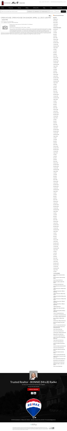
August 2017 (55, 191)
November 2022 (56, 94)
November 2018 (56, 166)
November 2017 (56, 186)
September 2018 (56, 169)
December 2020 (56, 129)
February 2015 (55, 239)
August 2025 (55, 47)
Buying (19, 7)
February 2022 (55, 109)
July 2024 (54, 67)
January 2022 (55, 111)
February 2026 (55, 39)
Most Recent (55, 29)
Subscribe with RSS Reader (59, 15)
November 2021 (56, 114)
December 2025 (56, 42)
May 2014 (55, 254)
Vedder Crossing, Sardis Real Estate (59, 354)
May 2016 (55, 216)
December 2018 (56, 164)
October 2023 (55, 79)
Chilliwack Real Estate (57, 306)
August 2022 (55, 99)
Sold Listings (55, 25)
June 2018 (55, 174)
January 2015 (55, 241)
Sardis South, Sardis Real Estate (58, 347)
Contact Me (59, 7)
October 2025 (55, 44)
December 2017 (56, 184)
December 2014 (56, 243)
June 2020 (55, 139)
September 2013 (56, 268)
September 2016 (56, 209)
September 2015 (56, 229)
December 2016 (56, 204)
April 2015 (55, 238)
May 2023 (55, 87)
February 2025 (55, 57)
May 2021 (55, 121)
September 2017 (56, 189)
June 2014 (55, 253)
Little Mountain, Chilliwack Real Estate (59, 332)
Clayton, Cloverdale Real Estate (58, 313)
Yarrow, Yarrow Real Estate (57, 366)
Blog (44, 7)
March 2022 (55, 107)
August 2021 (55, 117)
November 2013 (56, 264)
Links (51, 7)
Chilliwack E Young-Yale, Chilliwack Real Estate (11, 22)
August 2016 (55, 211)
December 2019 (56, 147)
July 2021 (54, 119)
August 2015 (55, 231)
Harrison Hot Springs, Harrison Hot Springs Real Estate (59, 327)
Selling (27, 7)
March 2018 (55, 179)
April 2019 (55, 159)
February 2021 (55, 126)
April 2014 (55, 256)
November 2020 (56, 131)
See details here (12, 25)
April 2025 (55, 54)
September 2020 (56, 134)
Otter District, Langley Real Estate (59, 335)
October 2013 (55, 266)
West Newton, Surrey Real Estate (58, 360)
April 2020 (55, 142)
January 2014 (55, 261)
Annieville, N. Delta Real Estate (58, 284)
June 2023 (55, 86)
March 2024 (55, 72)
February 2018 (55, 181)
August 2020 (55, 136)
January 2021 (55, 127)
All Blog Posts (55, 19)
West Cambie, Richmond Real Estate (59, 358)
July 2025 (54, 49)
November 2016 (56, 206)
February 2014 (55, 259)
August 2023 (55, 82)
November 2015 (56, 226)
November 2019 (56, 149)
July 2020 (54, 137)
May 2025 (55, 52)
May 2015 (55, 236)
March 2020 (55, 144)
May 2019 (55, 157)
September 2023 (56, 81)
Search (63, 11)
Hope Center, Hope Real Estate (58, 330)
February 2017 (55, 201)
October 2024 (55, 62)
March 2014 (55, 258)
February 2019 (55, 162)
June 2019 (55, 156)
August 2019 (55, 152)
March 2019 (55, 161)
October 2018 (55, 167)
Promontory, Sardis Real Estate (58, 341)
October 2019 (55, 151)
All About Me (35, 7)
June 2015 (55, 234)
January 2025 (55, 59)
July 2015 (54, 233)
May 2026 (55, 34)
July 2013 (54, 271)
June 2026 (55, 32)
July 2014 (54, 251)
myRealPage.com (33, 425)
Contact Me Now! (33, 389)
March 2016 (55, 219)
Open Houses (55, 24)
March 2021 (55, 124)
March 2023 (55, 91)
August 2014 (55, 249)
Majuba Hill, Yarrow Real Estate (58, 334)
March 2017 (55, 199)
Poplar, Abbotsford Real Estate (58, 340)
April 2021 (55, 122)
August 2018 (55, 171)
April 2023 (55, 89)
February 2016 (55, 221)
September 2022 (56, 97)
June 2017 (55, 194)
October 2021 (55, 116)
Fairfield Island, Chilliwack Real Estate (59, 320)
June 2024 (55, 69)
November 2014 (56, 244)
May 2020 (55, 141)
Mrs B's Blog (55, 20)
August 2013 (55, 269)
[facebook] (32, 393)
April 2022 (55, 106)
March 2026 (55, 37)
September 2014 (56, 248)
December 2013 (56, 263)
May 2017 (55, 196)
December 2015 (56, 224)
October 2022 (55, 96)
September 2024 (56, 64)
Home (2, 7)
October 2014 (55, 246)
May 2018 (55, 176)
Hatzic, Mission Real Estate (57, 329)
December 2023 (56, 77)
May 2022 (55, 104)
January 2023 (55, 92)
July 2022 (54, 101)
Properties (11, 7)
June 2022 (55, 102)
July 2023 (54, 84)
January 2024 (55, 76)
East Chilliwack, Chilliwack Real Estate (59, 316)
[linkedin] (35, 393)
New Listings (55, 22)
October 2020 (55, 132)
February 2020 (55, 146)
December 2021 (56, 112)
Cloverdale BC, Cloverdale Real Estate (59, 314)
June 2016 (55, 214)
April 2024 (55, 71)
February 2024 (55, 74)
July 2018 (54, 172)
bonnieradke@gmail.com (58, 1)
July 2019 (54, 154)
